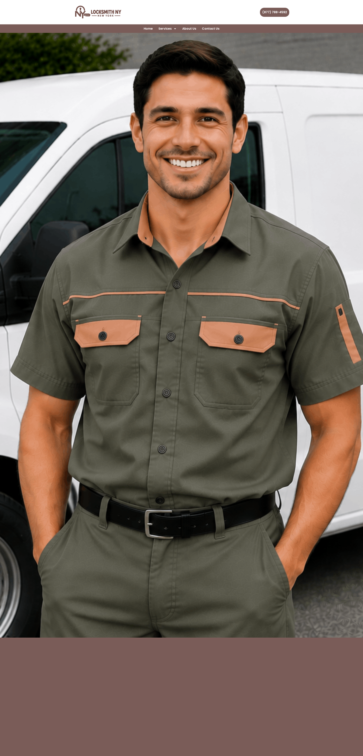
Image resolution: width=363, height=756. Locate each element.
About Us (189, 28)
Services (165, 28)
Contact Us (211, 28)
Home (148, 28)
